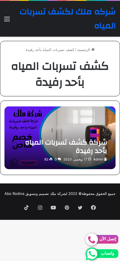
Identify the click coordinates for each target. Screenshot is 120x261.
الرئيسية (84, 49)
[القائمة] (7, 21)
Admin (98, 159)
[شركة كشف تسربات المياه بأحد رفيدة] (59, 137)
